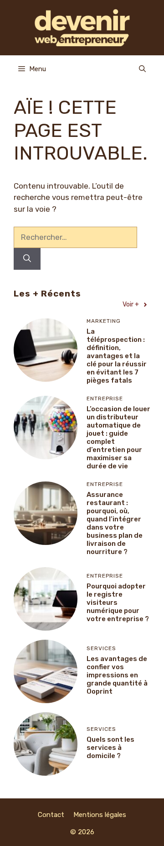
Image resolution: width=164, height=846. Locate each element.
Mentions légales (99, 815)
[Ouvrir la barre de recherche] (142, 69)
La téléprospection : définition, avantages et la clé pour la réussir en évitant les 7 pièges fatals (117, 355)
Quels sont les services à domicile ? (110, 747)
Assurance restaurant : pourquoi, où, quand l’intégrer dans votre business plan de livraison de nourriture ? (115, 523)
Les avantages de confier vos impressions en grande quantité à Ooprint (117, 675)
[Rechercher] (27, 259)
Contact (51, 815)
